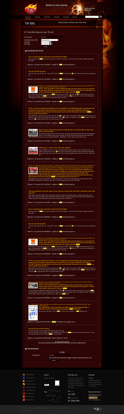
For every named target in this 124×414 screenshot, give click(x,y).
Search (100, 17)
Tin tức (77, 378)
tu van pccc (58, 391)
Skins (99, 1)
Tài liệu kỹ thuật (71, 378)
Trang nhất (28, 17)
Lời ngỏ (91, 378)
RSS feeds (51, 378)
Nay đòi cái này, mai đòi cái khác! (39, 328)
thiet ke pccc (49, 395)
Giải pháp (56, 17)
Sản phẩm (66, 17)
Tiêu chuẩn (47, 17)
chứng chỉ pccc (56, 401)
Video (78, 385)
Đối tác (71, 382)
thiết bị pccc (50, 400)
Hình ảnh (73, 383)
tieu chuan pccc (52, 390)
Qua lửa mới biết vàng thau (37, 71)
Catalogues (77, 380)
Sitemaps (72, 387)
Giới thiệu (37, 17)
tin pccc (54, 395)
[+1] (57, 383)
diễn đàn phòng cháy (49, 394)
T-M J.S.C (96, 410)
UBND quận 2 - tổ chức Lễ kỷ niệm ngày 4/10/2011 (55, 147)
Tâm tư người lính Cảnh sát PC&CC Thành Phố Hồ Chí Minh (47, 57)
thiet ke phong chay (54, 391)
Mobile (31, 410)
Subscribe (91, 397)
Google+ (46, 378)
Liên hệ (75, 17)
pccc (53, 399)
